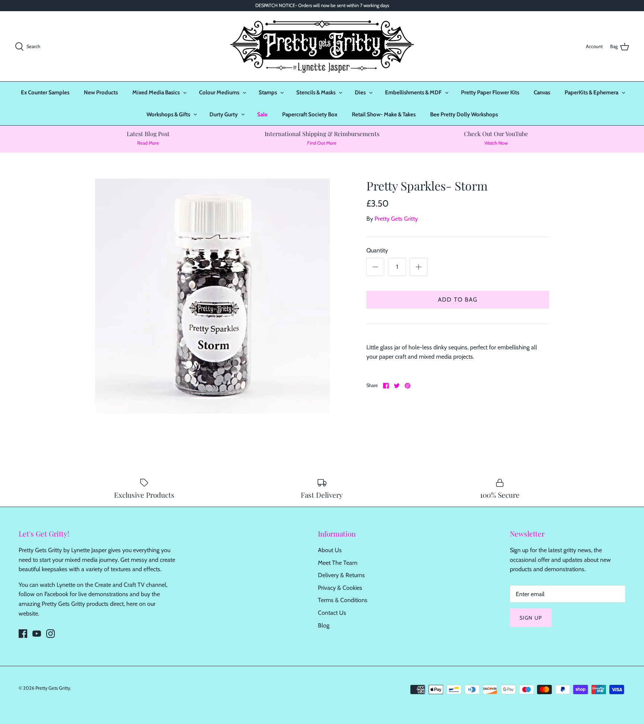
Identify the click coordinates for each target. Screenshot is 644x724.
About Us (330, 550)
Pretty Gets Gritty (396, 218)
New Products (101, 92)
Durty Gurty (223, 114)
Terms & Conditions (342, 600)
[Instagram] (50, 633)
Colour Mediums (219, 92)
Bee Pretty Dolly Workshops (464, 114)
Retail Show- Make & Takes (384, 114)
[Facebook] (23, 633)
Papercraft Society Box (309, 114)
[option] (212, 296)
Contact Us (332, 612)
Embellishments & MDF (413, 92)
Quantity (377, 250)
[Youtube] (36, 633)
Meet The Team (337, 562)
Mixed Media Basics (156, 92)
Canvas (542, 92)
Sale (262, 114)
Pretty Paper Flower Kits (490, 92)
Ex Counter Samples (45, 92)
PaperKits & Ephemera (591, 92)
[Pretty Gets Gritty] (322, 46)
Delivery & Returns (341, 575)
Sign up (531, 617)
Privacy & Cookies (340, 587)
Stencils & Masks (315, 92)
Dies (360, 92)
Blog (323, 625)
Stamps (268, 92)
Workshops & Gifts (168, 114)
